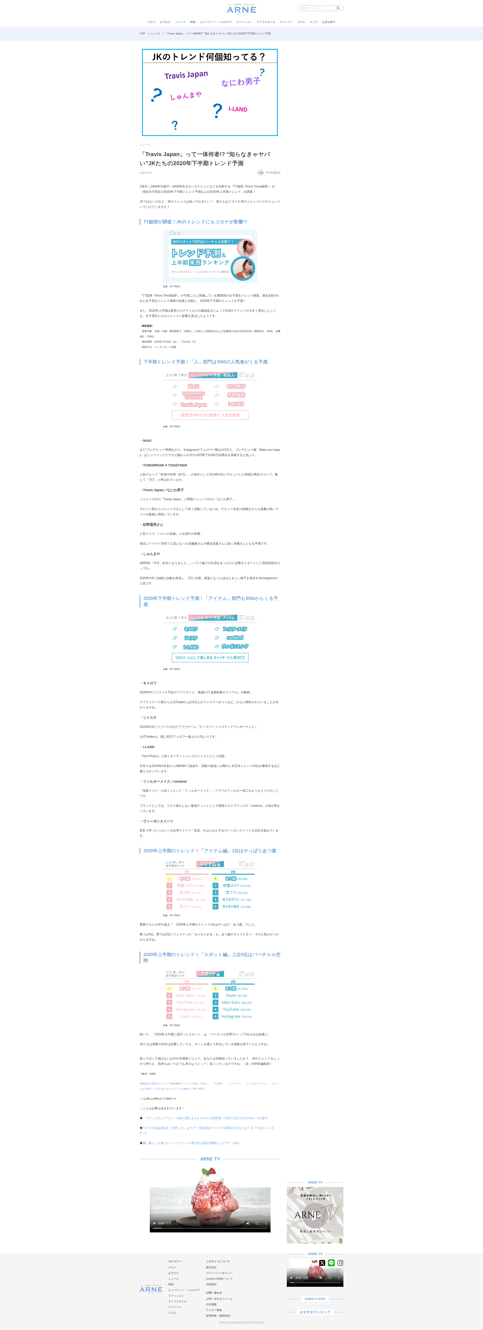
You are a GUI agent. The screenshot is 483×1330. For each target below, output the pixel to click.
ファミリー (286, 21)
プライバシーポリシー (219, 1273)
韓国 (192, 21)
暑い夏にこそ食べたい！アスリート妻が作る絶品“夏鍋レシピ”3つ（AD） (192, 1143)
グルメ (151, 21)
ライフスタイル (266, 21)
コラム (301, 21)
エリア (314, 21)
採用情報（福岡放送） (219, 1315)
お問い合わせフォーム (219, 1298)
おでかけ (165, 21)
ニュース (180, 21)
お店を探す (328, 21)
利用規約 (211, 1284)
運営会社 (211, 1267)
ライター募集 (214, 1310)
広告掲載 (211, 1304)
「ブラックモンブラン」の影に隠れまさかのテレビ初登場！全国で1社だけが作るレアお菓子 (205, 1118)
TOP (142, 33)
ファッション (244, 21)
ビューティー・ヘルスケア (216, 21)
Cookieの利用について (219, 1278)
